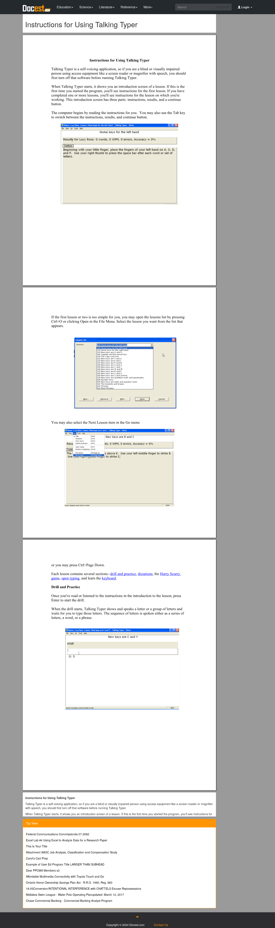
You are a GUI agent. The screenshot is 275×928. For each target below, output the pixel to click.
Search (224, 7)
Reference (128, 7)
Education (64, 7)
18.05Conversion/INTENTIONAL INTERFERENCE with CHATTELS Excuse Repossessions (83, 888)
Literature (106, 7)
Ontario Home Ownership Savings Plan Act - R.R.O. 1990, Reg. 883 (69, 882)
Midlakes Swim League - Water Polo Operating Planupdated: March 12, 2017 (75, 895)
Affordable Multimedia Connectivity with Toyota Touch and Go (65, 876)
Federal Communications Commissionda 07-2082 (57, 834)
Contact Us (161, 925)
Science (85, 7)
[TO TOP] (137, 917)
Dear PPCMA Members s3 (43, 870)
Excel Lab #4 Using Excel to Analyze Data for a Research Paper (66, 840)
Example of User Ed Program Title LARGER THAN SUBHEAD (65, 864)
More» (148, 7)
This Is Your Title (36, 846)
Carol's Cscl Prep (37, 858)
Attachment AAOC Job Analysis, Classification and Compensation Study (71, 852)
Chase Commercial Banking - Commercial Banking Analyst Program (69, 901)
